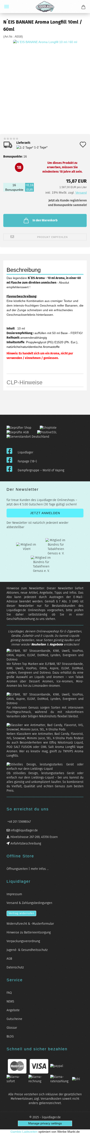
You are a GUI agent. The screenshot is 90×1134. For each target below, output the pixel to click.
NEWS (10, 1001)
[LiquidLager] (45, 6)
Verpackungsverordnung (23, 941)
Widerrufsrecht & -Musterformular (30, 924)
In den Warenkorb (45, 220)
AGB (9, 959)
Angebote (56, 644)
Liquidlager (25, 452)
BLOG (10, 1036)
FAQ (9, 993)
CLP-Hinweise (24, 382)
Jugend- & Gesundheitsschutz (27, 950)
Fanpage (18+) (27, 461)
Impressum (14, 894)
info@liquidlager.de (24, 830)
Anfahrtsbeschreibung (25, 843)
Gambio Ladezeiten (24, 1131)
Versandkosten (51, 1099)
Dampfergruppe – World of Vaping (41, 470)
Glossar (12, 1028)
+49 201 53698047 (19, 822)
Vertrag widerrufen (21, 913)
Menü (6, 6)
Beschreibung (24, 270)
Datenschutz (15, 967)
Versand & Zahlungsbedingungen (29, 903)
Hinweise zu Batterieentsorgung (29, 932)
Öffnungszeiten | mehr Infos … (28, 869)
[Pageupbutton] (81, 1128)
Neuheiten (38, 644)
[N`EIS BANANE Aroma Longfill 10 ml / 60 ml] (45, 71)
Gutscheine (14, 1019)
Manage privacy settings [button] (45, 1123)
